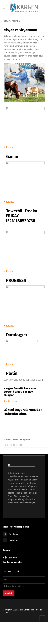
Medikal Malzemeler (12, 562)
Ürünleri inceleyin (12, 401)
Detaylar (10, 147)
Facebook (13, 534)
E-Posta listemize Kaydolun (17, 439)
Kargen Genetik (23, 610)
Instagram (14, 540)
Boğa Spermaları (11, 557)
